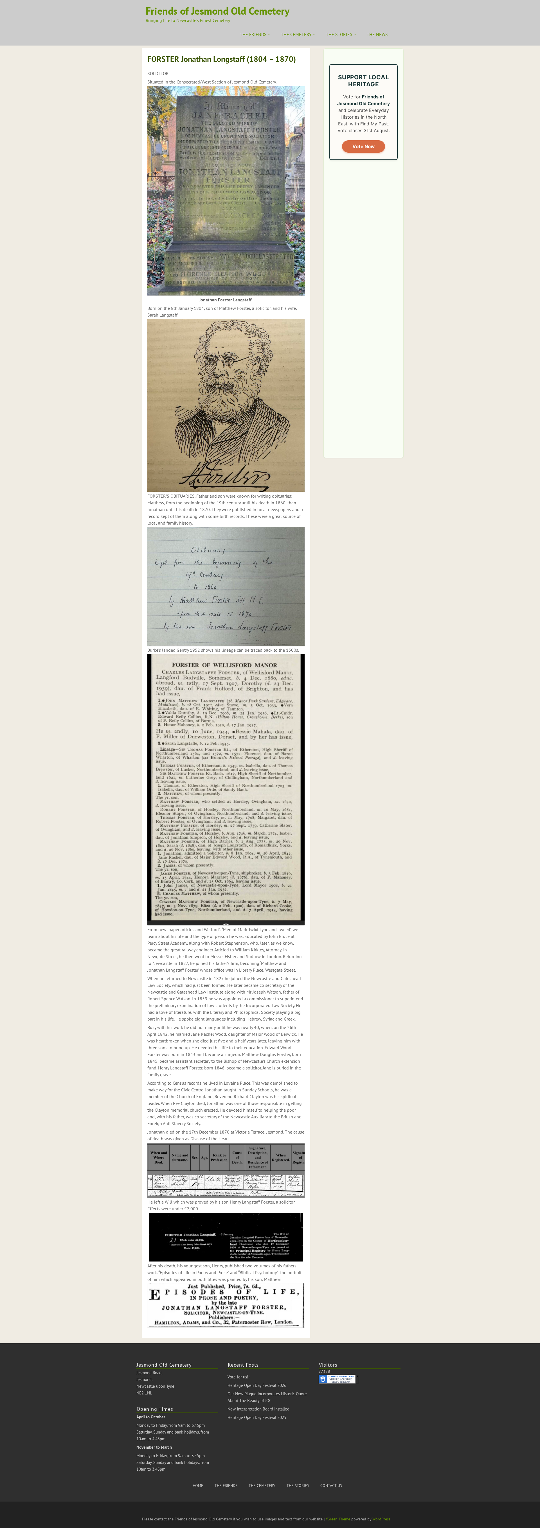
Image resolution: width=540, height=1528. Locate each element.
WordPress (381, 1519)
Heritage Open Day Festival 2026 (257, 1385)
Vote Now (363, 146)
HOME (198, 1485)
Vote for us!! (239, 1377)
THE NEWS (377, 34)
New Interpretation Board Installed (258, 1409)
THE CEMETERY (296, 34)
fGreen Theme (338, 1519)
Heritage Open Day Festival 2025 (257, 1417)
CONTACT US (331, 1485)
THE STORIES (339, 34)
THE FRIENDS (253, 34)
